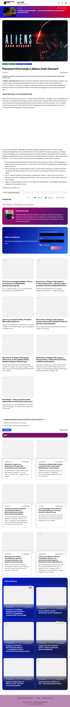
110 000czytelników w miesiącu (22, 3)
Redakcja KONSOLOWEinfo (25, 698)
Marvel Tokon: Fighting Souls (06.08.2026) (17, 425)
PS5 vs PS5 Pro (11, 581)
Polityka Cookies (47, 698)
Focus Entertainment (13, 192)
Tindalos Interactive (29, 204)
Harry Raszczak (64, 72)
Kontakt (38, 698)
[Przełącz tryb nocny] (65, 3)
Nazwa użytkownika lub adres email (48, 232)
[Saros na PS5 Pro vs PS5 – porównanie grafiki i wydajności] (51, 597)
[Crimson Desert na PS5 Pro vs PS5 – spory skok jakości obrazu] (51, 668)
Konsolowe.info (42, 702)
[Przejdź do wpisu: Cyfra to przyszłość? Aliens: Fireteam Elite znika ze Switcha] (18, 306)
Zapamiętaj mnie (45, 245)
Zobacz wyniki (63, 430)
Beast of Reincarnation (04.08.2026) (15, 423)
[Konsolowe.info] (9, 3)
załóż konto (18, 241)
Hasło (41, 238)
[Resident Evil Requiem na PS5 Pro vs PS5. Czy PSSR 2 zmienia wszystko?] (19, 668)
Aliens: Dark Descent (7, 204)
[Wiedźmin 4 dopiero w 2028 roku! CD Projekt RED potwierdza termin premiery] (18, 450)
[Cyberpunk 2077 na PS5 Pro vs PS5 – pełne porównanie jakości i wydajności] (51, 632)
